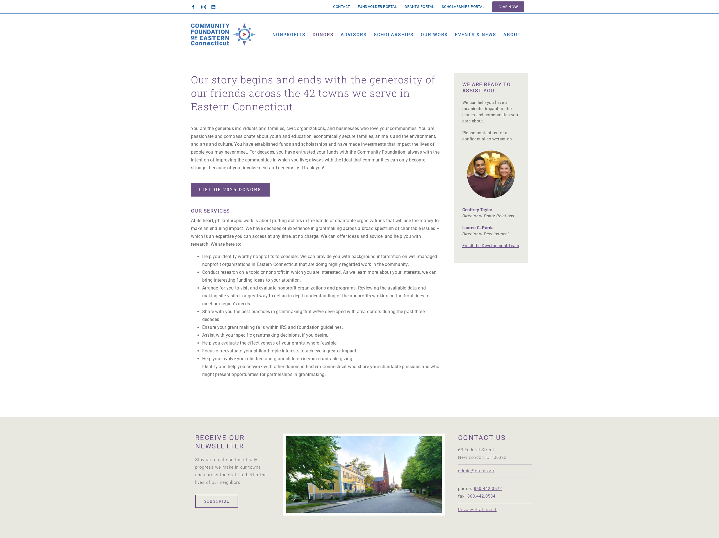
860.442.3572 (488, 488)
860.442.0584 (481, 496)
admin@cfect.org (476, 470)
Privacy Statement (477, 509)
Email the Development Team (490, 245)
